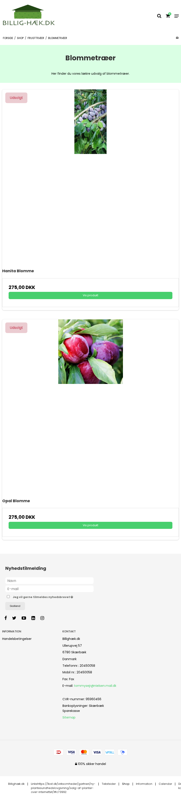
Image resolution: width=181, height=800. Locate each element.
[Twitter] (16, 618)
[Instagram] (44, 618)
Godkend (15, 606)
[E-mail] (49, 588)
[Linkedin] (35, 618)
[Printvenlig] (177, 37)
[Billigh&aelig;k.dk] (30, 16)
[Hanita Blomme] (90, 177)
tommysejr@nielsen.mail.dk (95, 685)
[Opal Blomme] (90, 407)
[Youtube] (26, 618)
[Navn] (49, 580)
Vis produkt (90, 295)
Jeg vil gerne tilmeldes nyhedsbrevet (54, 596)
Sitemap (68, 717)
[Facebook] (7, 618)
